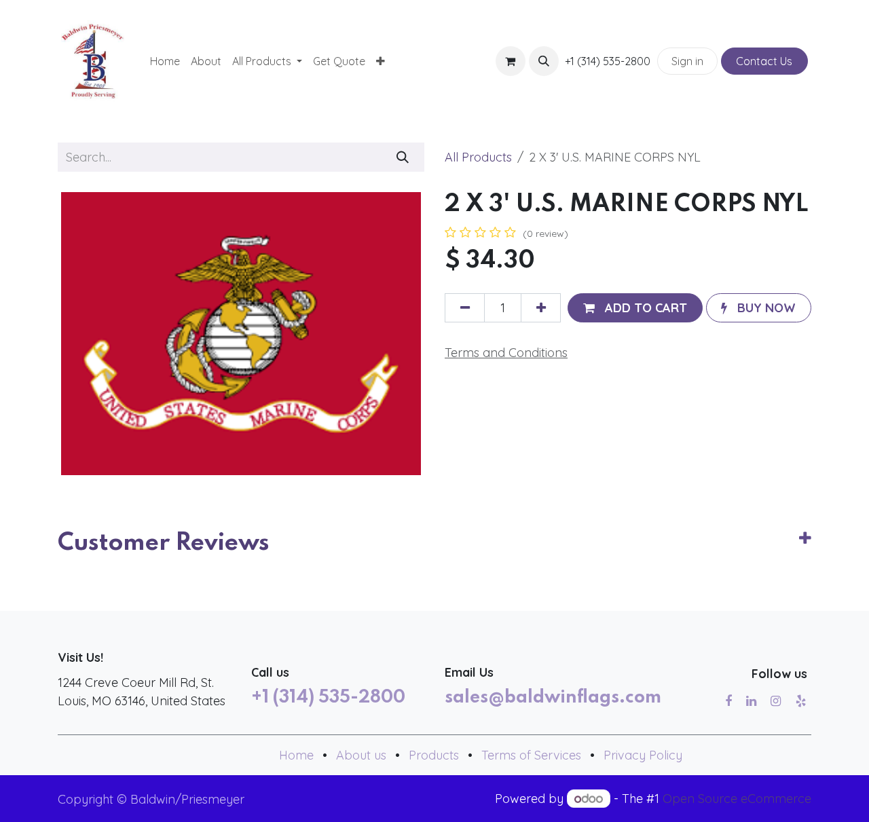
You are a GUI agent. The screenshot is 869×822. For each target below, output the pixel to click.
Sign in (687, 61)
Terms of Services (531, 755)
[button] (544, 61)
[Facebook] (728, 701)
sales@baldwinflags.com (553, 698)
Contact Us (764, 61)
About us (361, 755)
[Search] (403, 157)
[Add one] (541, 307)
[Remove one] (465, 307)
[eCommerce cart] (510, 61)
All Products (478, 157)
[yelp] (800, 701)
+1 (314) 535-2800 (328, 698)
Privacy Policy (643, 755)
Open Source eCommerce (737, 798)
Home (296, 755)
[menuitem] (165, 61)
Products (434, 755)
